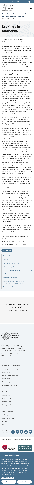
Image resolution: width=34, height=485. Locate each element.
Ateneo (9, 14)
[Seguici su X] (17, 432)
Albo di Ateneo (6, 392)
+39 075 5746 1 (13, 354)
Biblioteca (21, 16)
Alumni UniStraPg (7, 398)
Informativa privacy (7, 474)
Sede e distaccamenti (19, 14)
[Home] (8, 7)
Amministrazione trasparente (10, 365)
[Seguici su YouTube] (30, 432)
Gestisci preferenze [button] (7, 477)
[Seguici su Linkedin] (26, 432)
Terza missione (6, 401)
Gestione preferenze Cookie (10, 375)
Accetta (24, 482)
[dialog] (17, 468)
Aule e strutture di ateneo (9, 16)
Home (3, 14)
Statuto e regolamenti (8, 382)
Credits (3, 424)
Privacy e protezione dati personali (12, 369)
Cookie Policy (5, 372)
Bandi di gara (5, 415)
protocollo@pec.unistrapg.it (14, 356)
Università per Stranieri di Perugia (12, 2)
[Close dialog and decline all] (32, 453)
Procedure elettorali (7, 418)
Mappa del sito (6, 395)
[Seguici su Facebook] (13, 432)
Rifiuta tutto (9, 482)
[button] (25, 1)
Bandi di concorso (7, 411)
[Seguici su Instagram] (21, 432)
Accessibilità (5, 378)
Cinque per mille (6, 405)
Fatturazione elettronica (9, 385)
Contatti (4, 421)
